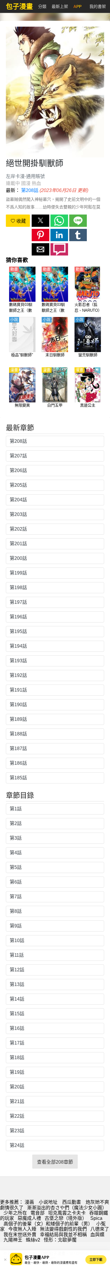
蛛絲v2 (33, 1239)
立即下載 (95, 1259)
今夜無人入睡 (22, 1229)
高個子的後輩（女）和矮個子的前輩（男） (48, 1223)
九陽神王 (13, 1239)
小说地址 (48, 1202)
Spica (96, 1218)
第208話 (29, 190)
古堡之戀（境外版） (66, 1218)
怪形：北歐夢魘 (60, 1239)
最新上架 (60, 6)
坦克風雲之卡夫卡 (67, 1212)
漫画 (29, 1202)
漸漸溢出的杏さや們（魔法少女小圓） (67, 1207)
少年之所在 (15, 1212)
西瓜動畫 (71, 1202)
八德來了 (99, 1229)
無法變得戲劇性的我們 (63, 1229)
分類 (42, 6)
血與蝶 (97, 1234)
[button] (40, 221)
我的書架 (97, 6)
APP (77, 6)
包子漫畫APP (37, 1257)
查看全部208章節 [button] (55, 1162)
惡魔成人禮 (29, 1218)
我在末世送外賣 (20, 1234)
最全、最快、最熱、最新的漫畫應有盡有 (51, 1262)
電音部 (38, 1212)
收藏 (20, 221)
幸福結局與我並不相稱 (63, 1234)
